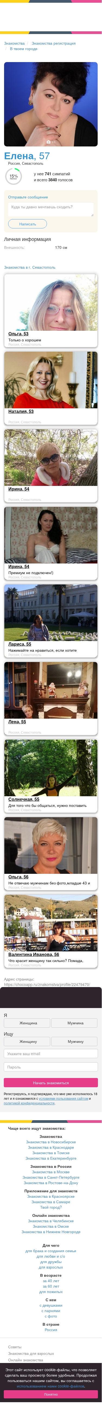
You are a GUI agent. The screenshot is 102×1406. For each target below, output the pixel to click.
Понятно (51, 1394)
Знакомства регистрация (54, 43)
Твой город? (51, 1207)
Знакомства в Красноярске (51, 1196)
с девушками (51, 1305)
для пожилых (51, 1291)
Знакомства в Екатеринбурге (50, 1158)
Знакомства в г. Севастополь (29, 267)
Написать (27, 223)
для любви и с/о (51, 1256)
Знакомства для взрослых (31, 1353)
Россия (51, 1329)
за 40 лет (51, 1280)
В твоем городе (23, 48)
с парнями (51, 1310)
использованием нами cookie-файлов (50, 1386)
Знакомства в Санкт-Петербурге (51, 1177)
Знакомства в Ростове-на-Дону (51, 1182)
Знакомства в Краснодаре (51, 1147)
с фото (51, 1316)
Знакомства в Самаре (50, 1201)
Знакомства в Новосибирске (51, 1141)
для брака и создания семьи (50, 1250)
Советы (14, 1346)
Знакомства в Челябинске (51, 1220)
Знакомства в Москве (51, 1171)
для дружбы (51, 1261)
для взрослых (51, 1267)
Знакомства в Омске (51, 1226)
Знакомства (14, 43)
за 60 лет (51, 1286)
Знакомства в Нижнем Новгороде (51, 1231)
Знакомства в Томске (51, 1152)
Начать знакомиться (51, 1082)
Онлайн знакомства (25, 1359)
